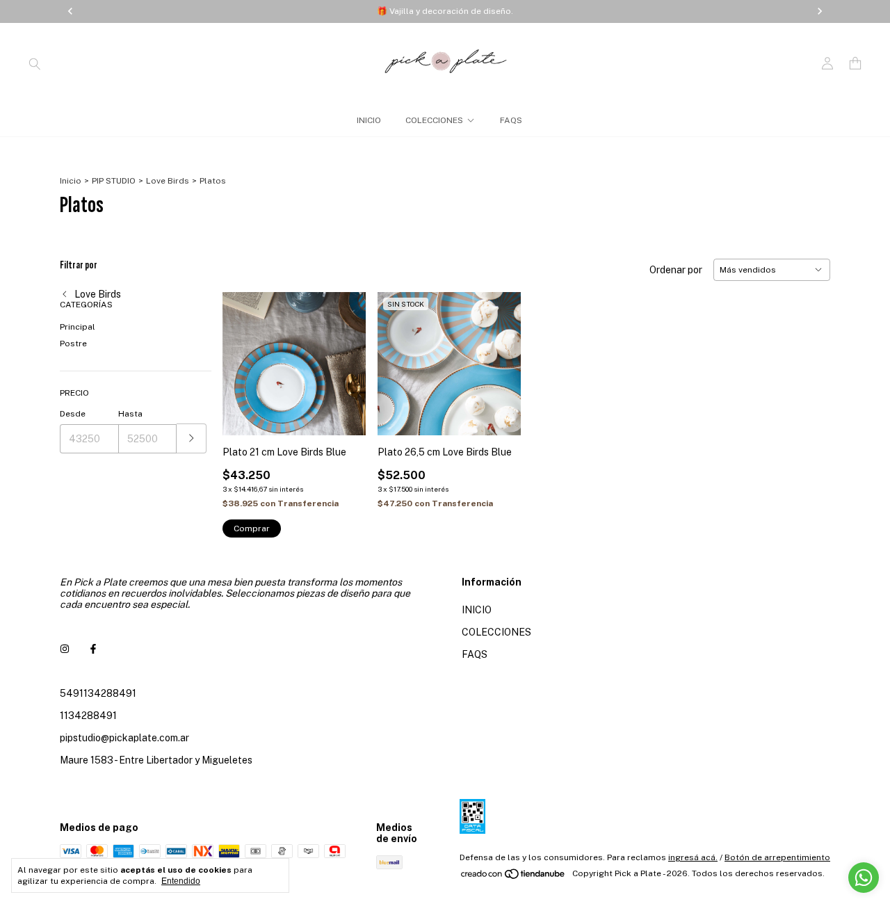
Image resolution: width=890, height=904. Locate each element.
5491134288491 (98, 693)
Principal (77, 327)
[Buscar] (35, 63)
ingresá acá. (693, 857)
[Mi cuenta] (827, 63)
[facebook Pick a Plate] (93, 648)
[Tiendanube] (513, 877)
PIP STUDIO (114, 181)
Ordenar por (675, 269)
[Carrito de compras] (855, 63)
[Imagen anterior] (243, 355)
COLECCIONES (434, 120)
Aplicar (192, 438)
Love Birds (167, 181)
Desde (73, 414)
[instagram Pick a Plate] (65, 648)
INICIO (369, 120)
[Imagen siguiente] (345, 355)
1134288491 (88, 715)
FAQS (511, 120)
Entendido (180, 881)
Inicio (70, 181)
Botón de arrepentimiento (777, 857)
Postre (73, 343)
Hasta (130, 414)
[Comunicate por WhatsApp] (863, 877)
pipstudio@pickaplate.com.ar (124, 737)
